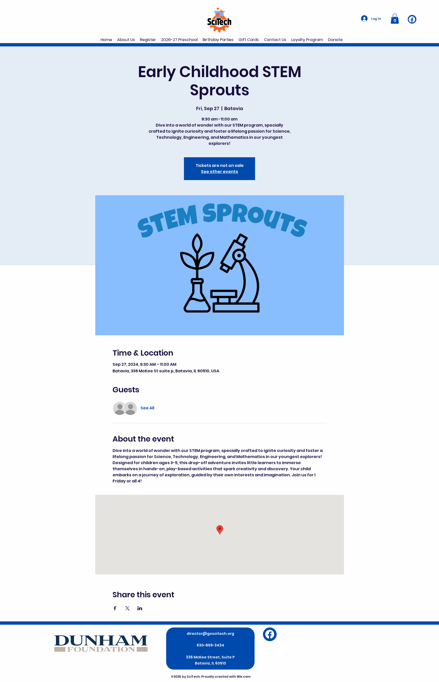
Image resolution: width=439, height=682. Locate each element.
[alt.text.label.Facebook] (412, 19)
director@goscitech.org (210, 633)
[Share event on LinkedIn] (139, 608)
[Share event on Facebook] (115, 608)
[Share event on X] (127, 608)
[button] (394, 18)
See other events (219, 171)
